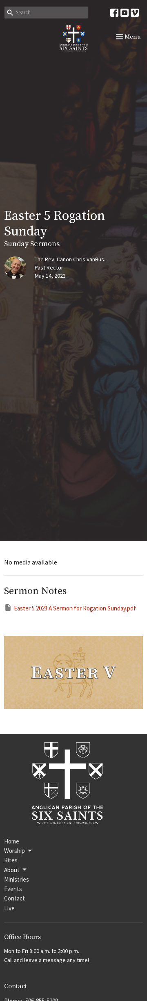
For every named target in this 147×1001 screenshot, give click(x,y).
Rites (11, 860)
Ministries (16, 879)
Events (13, 889)
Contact (14, 898)
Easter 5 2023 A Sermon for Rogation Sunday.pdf (75, 608)
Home (11, 841)
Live (9, 908)
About (12, 870)
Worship (14, 851)
